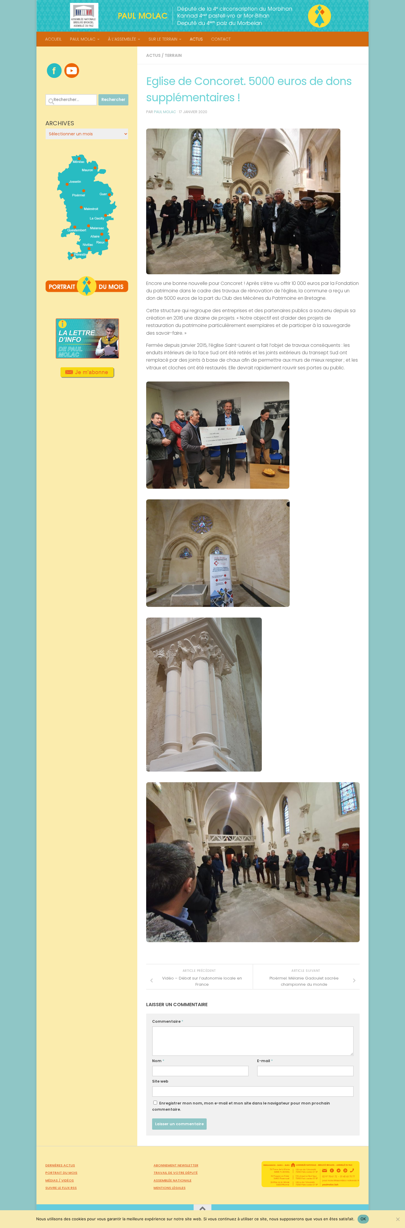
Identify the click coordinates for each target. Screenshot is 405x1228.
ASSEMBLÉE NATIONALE (173, 1180)
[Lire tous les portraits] (86, 293)
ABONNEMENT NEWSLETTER (176, 1165)
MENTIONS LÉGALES (170, 1187)
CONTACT (221, 39)
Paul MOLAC (165, 111)
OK (363, 1218)
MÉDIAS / (53, 1180)
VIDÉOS (67, 1180)
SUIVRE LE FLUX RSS (61, 1187)
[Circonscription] (87, 258)
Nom (158, 1060)
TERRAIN (173, 55)
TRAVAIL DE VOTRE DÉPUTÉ (176, 1172)
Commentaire (167, 1021)
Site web (160, 1081)
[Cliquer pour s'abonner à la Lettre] (87, 376)
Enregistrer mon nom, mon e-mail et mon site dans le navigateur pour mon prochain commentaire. (241, 1106)
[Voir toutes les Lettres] (86, 357)
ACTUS (196, 39)
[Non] (398, 1219)
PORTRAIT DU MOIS (61, 1172)
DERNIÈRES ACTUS (60, 1165)
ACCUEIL (53, 39)
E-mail (265, 1060)
